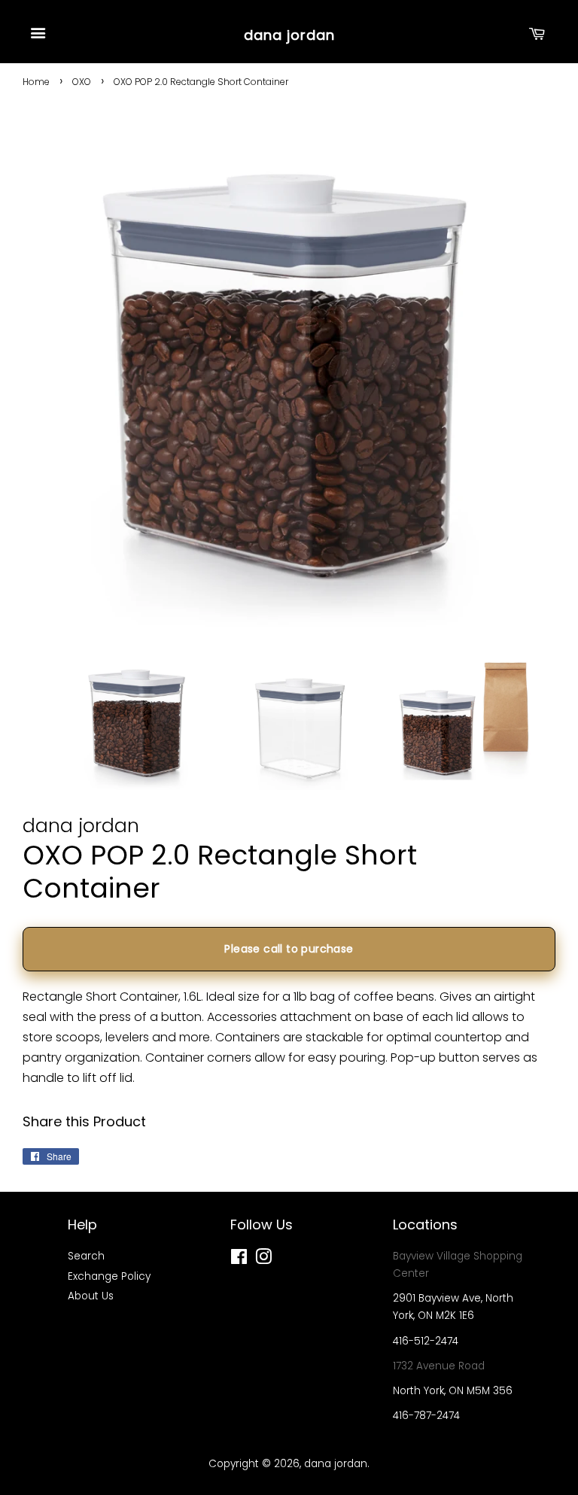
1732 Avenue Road (439, 1366)
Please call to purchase (288, 948)
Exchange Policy (109, 1276)
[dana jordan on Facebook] (239, 1260)
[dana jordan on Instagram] (263, 1260)
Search (86, 1256)
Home (36, 81)
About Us (91, 1296)
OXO (81, 81)
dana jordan (289, 35)
